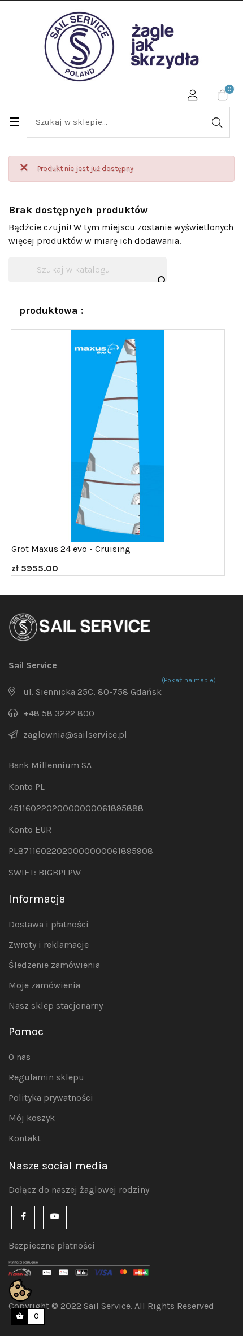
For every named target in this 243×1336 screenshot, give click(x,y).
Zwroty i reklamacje (48, 944)
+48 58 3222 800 (58, 713)
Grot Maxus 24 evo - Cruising (71, 549)
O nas (19, 1057)
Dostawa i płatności (48, 924)
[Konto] (193, 97)
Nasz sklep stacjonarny (55, 1005)
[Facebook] (23, 1217)
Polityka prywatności (50, 1097)
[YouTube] (55, 1217)
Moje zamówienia (44, 985)
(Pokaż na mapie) (189, 680)
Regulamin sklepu (46, 1077)
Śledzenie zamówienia (54, 965)
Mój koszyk (31, 1117)
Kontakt (24, 1138)
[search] (216, 122)
